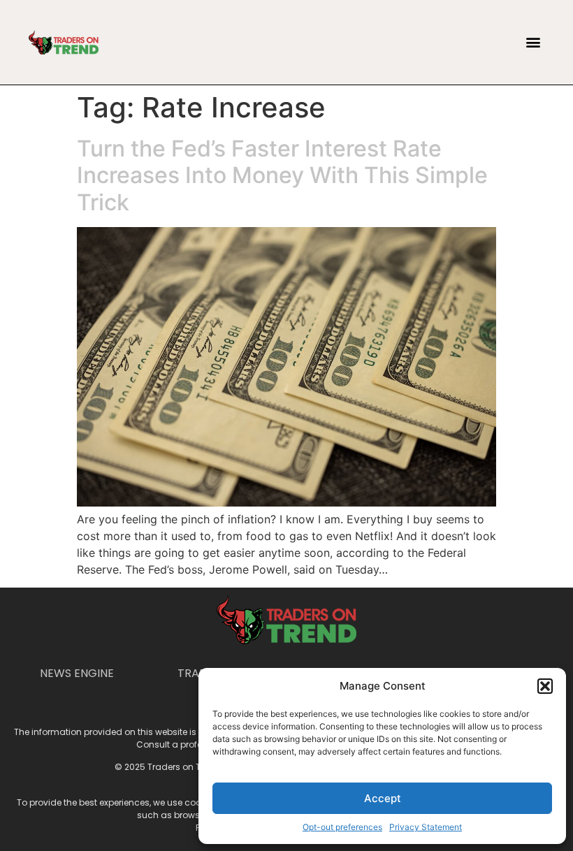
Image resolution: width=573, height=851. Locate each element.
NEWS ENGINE (77, 673)
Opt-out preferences (342, 827)
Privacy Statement (425, 827)
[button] (545, 686)
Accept (382, 798)
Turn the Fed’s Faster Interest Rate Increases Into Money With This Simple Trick (282, 175)
